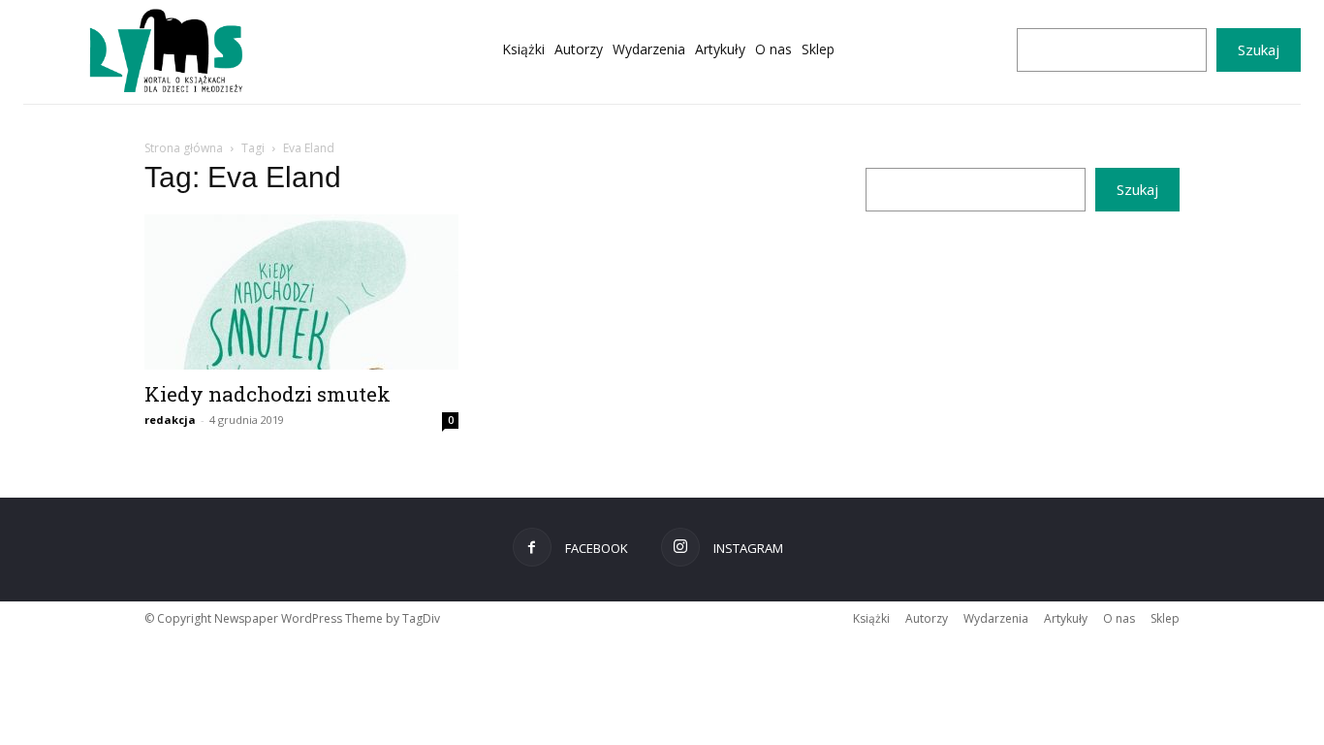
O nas (1119, 618)
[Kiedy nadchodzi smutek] (301, 292)
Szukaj (1258, 49)
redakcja (170, 419)
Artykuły (1066, 618)
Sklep (1165, 618)
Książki (871, 618)
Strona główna (183, 148)
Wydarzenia (995, 618)
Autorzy (926, 618)
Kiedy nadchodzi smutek (267, 393)
